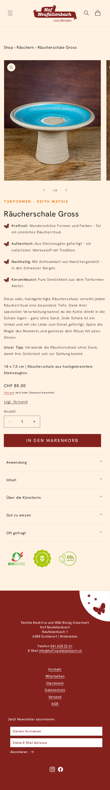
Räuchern (25, 47)
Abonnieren (18, 752)
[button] (10, 13)
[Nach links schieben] (43, 190)
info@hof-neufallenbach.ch (60, 650)
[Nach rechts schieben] (66, 190)
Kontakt (54, 669)
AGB (55, 704)
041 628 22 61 (61, 646)
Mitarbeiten (55, 676)
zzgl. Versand (16, 401)
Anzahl (10, 411)
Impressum (55, 683)
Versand (9, 392)
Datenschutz (55, 690)
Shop (8, 47)
